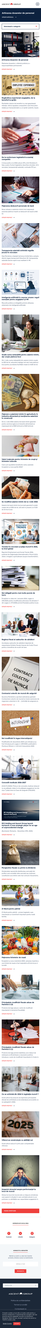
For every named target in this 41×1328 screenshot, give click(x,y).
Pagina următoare (10, 1211)
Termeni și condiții (20, 1305)
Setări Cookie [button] (7, 1323)
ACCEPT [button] (16, 1323)
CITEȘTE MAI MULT (7, 69)
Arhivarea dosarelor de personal (18, 13)
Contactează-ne (20, 1309)
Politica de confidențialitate (20, 1300)
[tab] (20, 26)
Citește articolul (8, 17)
